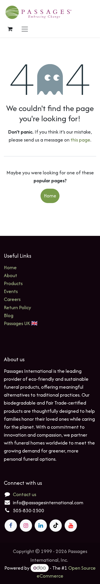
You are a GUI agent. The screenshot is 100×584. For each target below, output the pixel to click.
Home (50, 195)
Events (11, 291)
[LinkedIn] (41, 525)
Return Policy (17, 307)
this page (80, 139)
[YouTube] (71, 525)
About (10, 275)
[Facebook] (11, 525)
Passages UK (17, 323)
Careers (12, 299)
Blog (8, 315)
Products (13, 283)
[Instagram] (26, 525)
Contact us (24, 494)
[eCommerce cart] (10, 29)
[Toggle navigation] (25, 29)
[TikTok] (55, 525)
